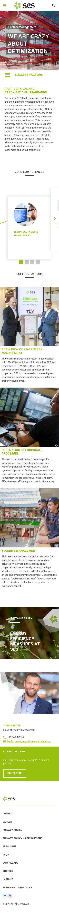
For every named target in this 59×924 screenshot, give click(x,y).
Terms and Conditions (17, 887)
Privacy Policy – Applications (22, 838)
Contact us (14, 773)
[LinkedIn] (4, 896)
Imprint (8, 879)
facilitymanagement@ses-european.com (29, 741)
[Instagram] (9, 896)
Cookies (8, 871)
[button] (55, 216)
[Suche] (52, 5)
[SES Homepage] (24, 5)
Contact (8, 813)
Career (7, 821)
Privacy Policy (12, 829)
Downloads (10, 862)
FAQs (6, 854)
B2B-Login (9, 846)
